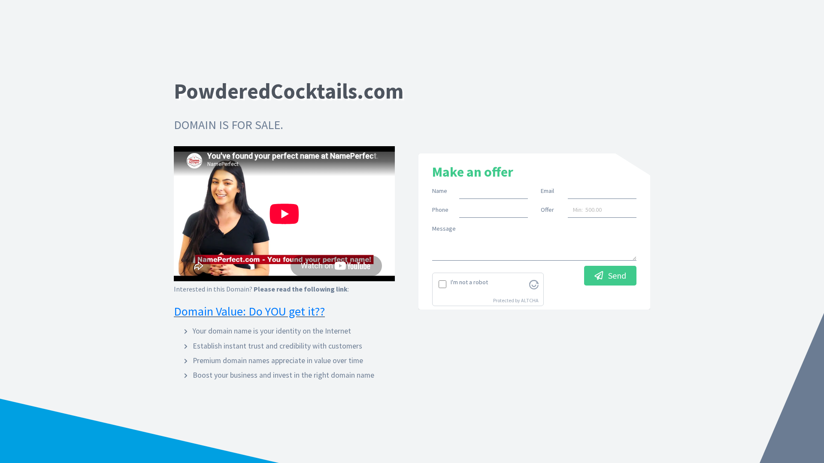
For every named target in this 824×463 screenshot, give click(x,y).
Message (444, 228)
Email (547, 191)
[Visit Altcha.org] (534, 284)
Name (439, 191)
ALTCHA (530, 300)
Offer (547, 209)
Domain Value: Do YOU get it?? (249, 311)
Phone (440, 209)
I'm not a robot (469, 282)
